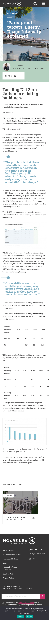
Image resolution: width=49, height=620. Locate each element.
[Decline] (46, 613)
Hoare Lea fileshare (10, 559)
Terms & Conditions (26, 602)
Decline (29, 617)
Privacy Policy (8, 578)
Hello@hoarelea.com (37, 553)
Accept (20, 617)
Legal (5, 563)
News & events (8, 550)
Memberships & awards (12, 554)
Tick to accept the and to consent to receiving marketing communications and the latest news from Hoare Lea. (24, 605)
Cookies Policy (8, 574)
